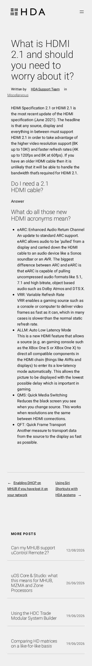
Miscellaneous (17, 95)
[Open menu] (82, 12)
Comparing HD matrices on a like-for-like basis (34, 644)
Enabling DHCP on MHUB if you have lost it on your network (27, 488)
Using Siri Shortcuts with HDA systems (66, 488)
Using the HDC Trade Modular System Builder (34, 616)
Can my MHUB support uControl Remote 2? (33, 550)
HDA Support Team (45, 89)
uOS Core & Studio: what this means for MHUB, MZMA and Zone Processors (34, 583)
